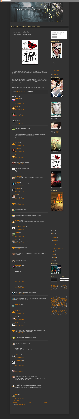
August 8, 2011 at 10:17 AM (19, 185)
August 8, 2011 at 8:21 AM (19, 139)
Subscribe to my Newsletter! (58, 32)
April (54, 254)
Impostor (52, 298)
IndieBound (54, 71)
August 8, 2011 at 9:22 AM (19, 179)
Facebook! (57, 131)
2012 (53, 233)
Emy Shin (16, 127)
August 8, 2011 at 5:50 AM (19, 103)
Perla (16, 297)
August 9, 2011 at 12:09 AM (19, 357)
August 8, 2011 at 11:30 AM (19, 236)
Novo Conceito (63, 302)
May (54, 253)
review (65, 305)
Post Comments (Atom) (21, 404)
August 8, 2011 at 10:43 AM (19, 204)
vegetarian (62, 312)
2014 (53, 230)
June (54, 251)
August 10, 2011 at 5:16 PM (19, 391)
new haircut (53, 302)
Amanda (16, 394)
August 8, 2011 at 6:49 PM (19, 332)
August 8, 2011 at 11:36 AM (19, 248)
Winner (52, 314)
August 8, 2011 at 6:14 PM (19, 325)
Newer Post (15, 402)
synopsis (58, 307)
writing (58, 314)
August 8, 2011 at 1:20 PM (19, 307)
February (54, 257)
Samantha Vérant (18, 176)
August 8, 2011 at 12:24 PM (19, 287)
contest (56, 290)
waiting (55, 313)
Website (64, 313)
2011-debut (53, 285)
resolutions (60, 305)
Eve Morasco (17, 142)
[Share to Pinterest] (32, 91)
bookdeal (64, 288)
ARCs (60, 286)
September (55, 240)
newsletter (57, 302)
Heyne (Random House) (55, 297)
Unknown (16, 106)
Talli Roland (17, 160)
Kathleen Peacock (18, 368)
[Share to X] (30, 91)
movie (62, 301)
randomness (53, 304)
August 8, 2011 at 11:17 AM (19, 229)
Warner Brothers (59, 313)
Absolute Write (64, 285)
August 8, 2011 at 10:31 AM (19, 198)
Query (64, 303)
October (54, 239)
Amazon (53, 73)
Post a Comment (16, 400)
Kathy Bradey (17, 118)
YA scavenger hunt (64, 314)
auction (64, 286)
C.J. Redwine (17, 154)
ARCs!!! (54, 244)
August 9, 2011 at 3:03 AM (19, 365)
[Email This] (28, 91)
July (54, 250)
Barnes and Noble (55, 74)
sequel (64, 306)
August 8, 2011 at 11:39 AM (19, 255)
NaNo (65, 301)
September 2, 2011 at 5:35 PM (20, 398)
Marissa (16, 239)
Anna (16, 328)
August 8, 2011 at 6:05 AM (19, 115)
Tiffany (16, 384)
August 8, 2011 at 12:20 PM (19, 281)
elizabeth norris (18, 188)
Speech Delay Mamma (19, 322)
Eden (16, 316)
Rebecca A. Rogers (18, 265)
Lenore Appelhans (18, 112)
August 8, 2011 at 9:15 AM (19, 157)
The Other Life (23, 26)
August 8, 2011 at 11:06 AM (19, 223)
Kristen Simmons (18, 342)
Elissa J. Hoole (17, 354)
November (55, 237)
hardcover (59, 296)
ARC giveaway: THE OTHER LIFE (58, 243)
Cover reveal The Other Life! (58, 248)
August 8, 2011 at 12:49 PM (19, 293)
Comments (63, 280)
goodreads (22, 69)
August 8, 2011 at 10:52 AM (19, 210)
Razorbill (58, 304)
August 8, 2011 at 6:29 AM (19, 123)
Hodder (61, 297)
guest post (54, 296)
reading (63, 304)
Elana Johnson (17, 220)
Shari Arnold (17, 148)
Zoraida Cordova (18, 304)
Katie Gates (17, 232)
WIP (55, 314)
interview (58, 299)
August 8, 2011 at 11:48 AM (19, 268)
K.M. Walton (17, 214)
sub (54, 307)
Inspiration (54, 299)
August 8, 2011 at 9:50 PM (19, 351)
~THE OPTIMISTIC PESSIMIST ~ (20, 226)
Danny (16, 201)
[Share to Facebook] (31, 91)
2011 (53, 234)
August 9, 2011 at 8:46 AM (19, 371)
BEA (52, 287)
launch (62, 299)
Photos (56, 303)
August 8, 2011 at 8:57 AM (19, 151)
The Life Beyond (59, 309)
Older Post (45, 402)
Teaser (63, 307)
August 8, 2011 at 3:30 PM (19, 313)
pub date (60, 303)
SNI (51, 307)
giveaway (57, 295)
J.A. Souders (17, 182)
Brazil (64, 289)
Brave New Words (59, 289)
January (54, 258)
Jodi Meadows (17, 98)
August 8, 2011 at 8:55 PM (19, 338)
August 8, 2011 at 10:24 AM (19, 191)
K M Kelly (16, 310)
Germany (52, 295)
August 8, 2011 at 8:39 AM (19, 145)
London (61, 300)
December (55, 236)
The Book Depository (55, 70)
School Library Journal (58, 306)
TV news (64, 311)
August (54, 241)
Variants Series (31, 26)
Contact (38, 26)
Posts (62, 278)
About (17, 26)
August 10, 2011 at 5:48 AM (19, 380)
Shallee (16, 194)
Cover (65, 290)
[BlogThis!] (29, 91)
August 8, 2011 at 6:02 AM (19, 109)
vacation (58, 312)
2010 (53, 260)
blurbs (55, 288)
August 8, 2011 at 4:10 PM (19, 319)
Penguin (52, 303)
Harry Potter (64, 296)
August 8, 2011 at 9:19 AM (19, 163)
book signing (59, 288)
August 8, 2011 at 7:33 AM (19, 129)
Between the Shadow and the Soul (59, 287)
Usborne (53, 312)
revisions (52, 306)
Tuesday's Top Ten (59, 311)
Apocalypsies (54, 286)
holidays (64, 297)
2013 (60, 285)
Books (52, 289)
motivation (57, 301)
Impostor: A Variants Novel (61, 298)
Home (12, 26)
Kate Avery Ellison (18, 259)
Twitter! (57, 132)
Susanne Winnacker (18, 360)
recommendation (54, 305)
